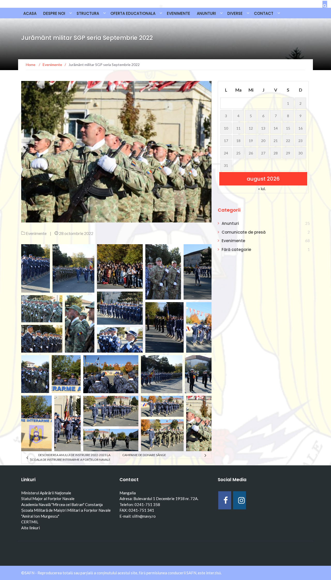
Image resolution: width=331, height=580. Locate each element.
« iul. (262, 188)
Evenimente (36, 233)
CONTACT (263, 13)
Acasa (29, 13)
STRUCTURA (88, 13)
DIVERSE (235, 13)
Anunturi (230, 223)
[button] (35, 268)
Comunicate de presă (244, 232)
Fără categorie (236, 249)
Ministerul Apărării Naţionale (46, 492)
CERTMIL (29, 521)
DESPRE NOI (54, 13)
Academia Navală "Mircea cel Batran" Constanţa (62, 504)
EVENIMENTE (178, 13)
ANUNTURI (206, 13)
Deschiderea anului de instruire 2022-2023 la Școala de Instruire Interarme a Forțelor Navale (70, 457)
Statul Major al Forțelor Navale (47, 498)
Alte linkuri (30, 527)
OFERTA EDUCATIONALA (132, 13)
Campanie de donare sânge (144, 455)
